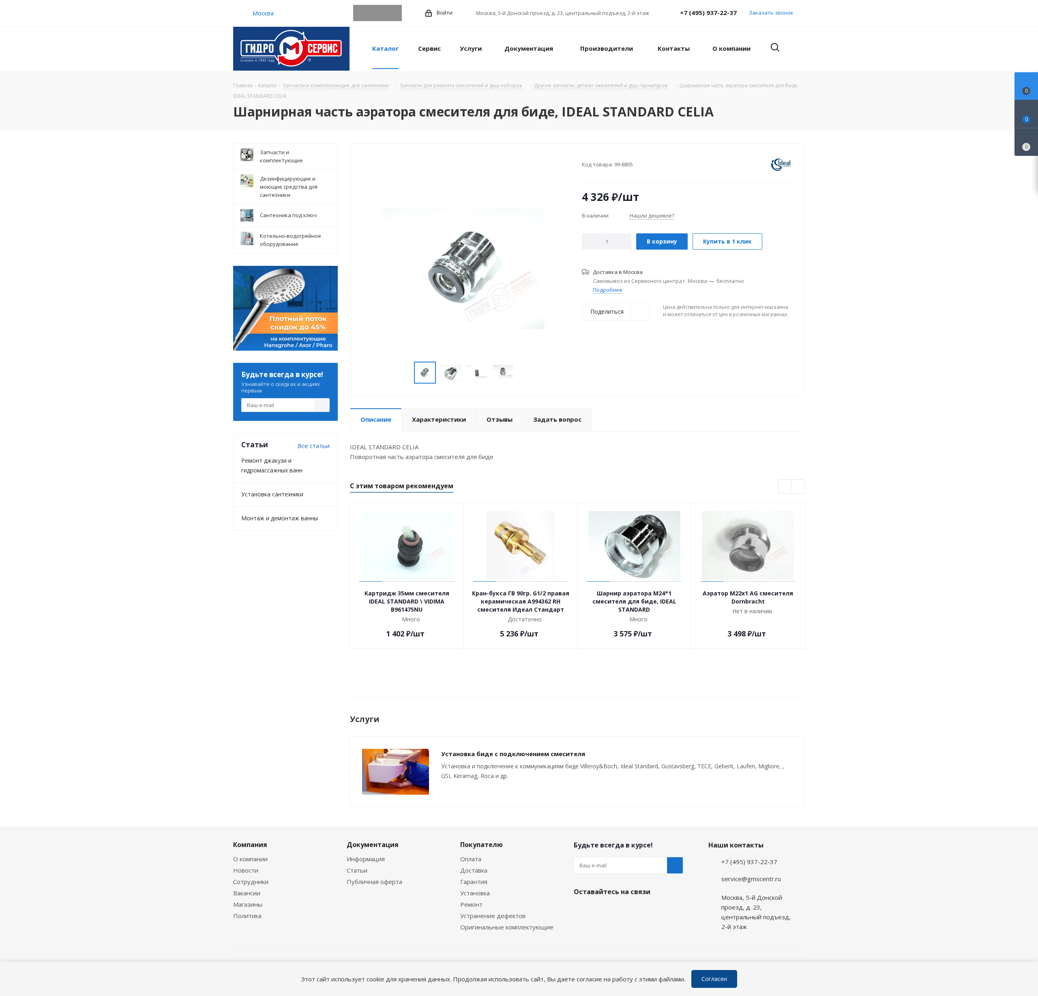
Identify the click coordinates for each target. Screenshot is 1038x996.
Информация (366, 859)
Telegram (361, 13)
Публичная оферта (374, 881)
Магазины (247, 904)
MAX (394, 13)
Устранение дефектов (492, 916)
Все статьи (314, 446)
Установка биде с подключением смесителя (513, 754)
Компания (250, 844)
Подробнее (607, 289)
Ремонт (471, 904)
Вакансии (246, 893)
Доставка (473, 870)
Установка (475, 893)
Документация (373, 844)
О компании (250, 859)
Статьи (357, 870)
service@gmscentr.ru (751, 879)
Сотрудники (250, 881)
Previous (404, 373)
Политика (247, 916)
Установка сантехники (272, 494)
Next (523, 373)
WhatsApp (377, 13)
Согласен (714, 979)
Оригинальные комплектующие (506, 927)
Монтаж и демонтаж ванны (279, 518)
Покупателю (481, 844)
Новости (245, 870)
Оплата (470, 859)
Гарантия (473, 881)
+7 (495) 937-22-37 (708, 13)
